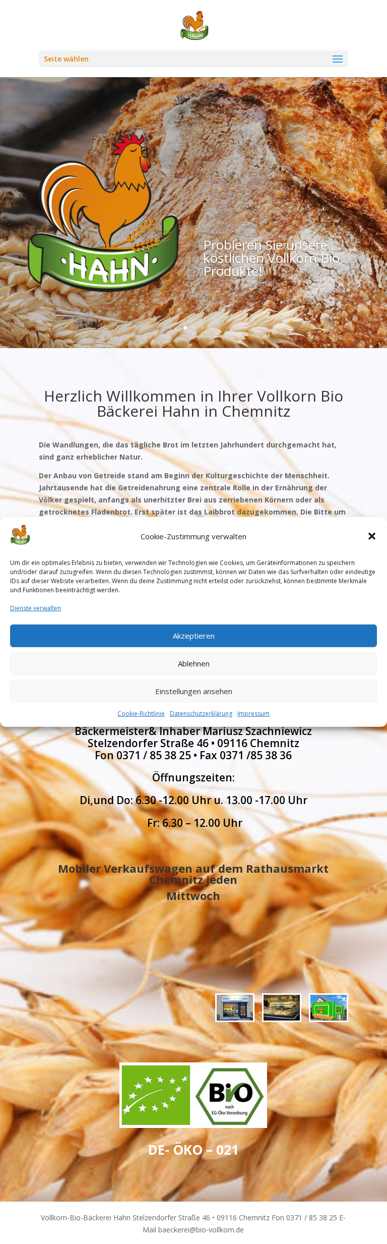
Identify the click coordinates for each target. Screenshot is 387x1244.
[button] (372, 536)
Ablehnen (194, 663)
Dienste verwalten (35, 608)
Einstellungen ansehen (193, 691)
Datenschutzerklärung (201, 713)
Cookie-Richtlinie (141, 713)
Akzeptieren (194, 636)
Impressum (253, 713)
